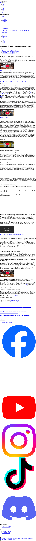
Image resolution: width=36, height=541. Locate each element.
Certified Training (5, 18)
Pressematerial (7, 538)
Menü (3, 2)
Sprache (1, 536)
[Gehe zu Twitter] (19, 390)
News (3, 37)
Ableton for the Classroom (6, 17)
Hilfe (3, 10)
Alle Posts (3, 35)
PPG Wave (29, 92)
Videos (3, 39)
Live (3, 4)
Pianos (19, 301)
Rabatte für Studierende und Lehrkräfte (8, 526)
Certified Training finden (6, 532)
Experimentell (4, 301)
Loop (3, 40)
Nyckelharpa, (26, 284)
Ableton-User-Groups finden (6, 531)
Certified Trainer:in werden (6, 533)
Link (3, 7)
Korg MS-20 (2, 96)
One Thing (3, 41)
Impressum (6, 539)
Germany (16, 301)
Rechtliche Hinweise (12, 538)
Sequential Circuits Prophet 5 (4, 93)
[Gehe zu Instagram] (19, 456)
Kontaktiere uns (2, 538)
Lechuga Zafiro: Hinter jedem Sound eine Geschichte (13, 311)
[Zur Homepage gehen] (1, 2)
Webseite (16, 295)
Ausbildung (4, 21)
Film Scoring (8, 301)
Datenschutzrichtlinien (27, 538)
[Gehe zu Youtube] (19, 423)
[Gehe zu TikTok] (19, 489)
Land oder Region (3, 537)
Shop (3, 8)
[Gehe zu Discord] (19, 522)
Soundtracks (13, 301)
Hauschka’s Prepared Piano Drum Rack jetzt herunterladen (14, 81)
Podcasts (3, 42)
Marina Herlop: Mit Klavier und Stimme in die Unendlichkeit (15, 315)
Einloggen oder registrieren (6, 12)
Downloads (17, 300)
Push (3, 5)
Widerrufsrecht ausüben (11, 539)
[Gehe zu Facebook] (19, 357)
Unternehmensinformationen (19, 538)
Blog (3, 16)
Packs (3, 9)
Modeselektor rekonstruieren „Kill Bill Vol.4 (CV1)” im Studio (15, 307)
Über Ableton (4, 19)
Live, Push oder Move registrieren (7, 322)
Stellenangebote (4, 20)
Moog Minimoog (25, 291)
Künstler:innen (4, 36)
